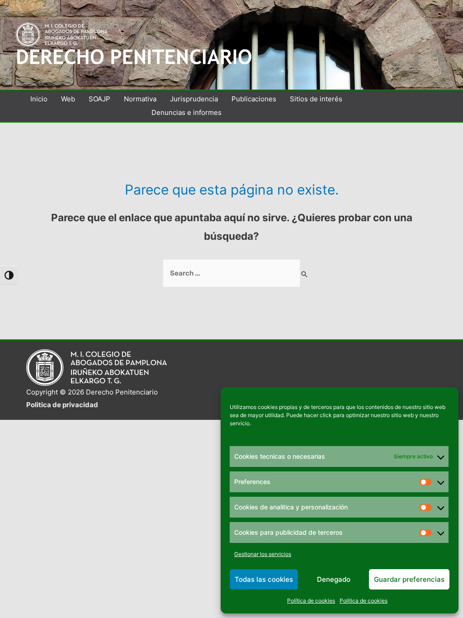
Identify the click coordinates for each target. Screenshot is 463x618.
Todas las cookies (264, 579)
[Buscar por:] (231, 273)
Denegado (333, 579)
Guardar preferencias (409, 579)
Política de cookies (311, 600)
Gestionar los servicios (262, 554)
